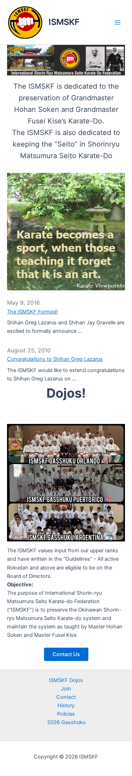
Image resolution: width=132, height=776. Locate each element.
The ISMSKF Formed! (32, 312)
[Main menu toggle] (117, 22)
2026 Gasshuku (66, 722)
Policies (66, 714)
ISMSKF (64, 22)
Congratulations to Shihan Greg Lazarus (55, 359)
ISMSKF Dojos (66, 680)
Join (66, 689)
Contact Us (66, 654)
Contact (66, 697)
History (66, 705)
